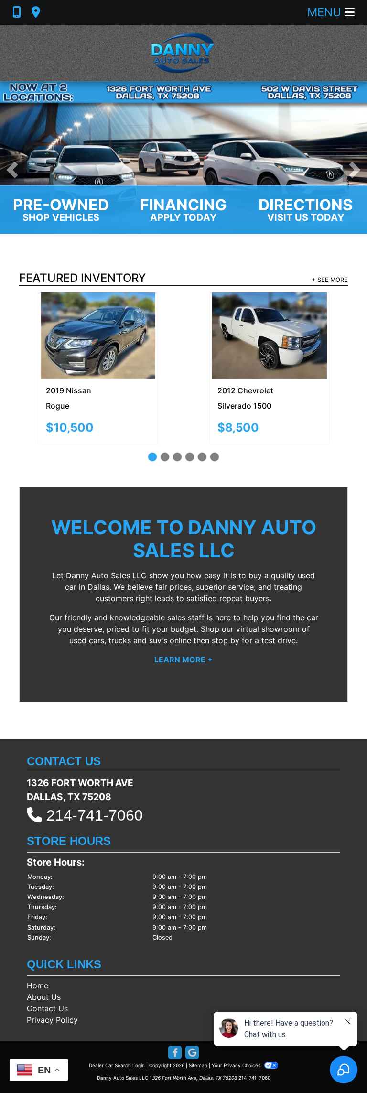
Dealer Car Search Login (117, 1023)
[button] (12, 170)
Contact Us (47, 966)
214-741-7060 (94, 772)
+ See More (330, 279)
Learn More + (183, 616)
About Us (44, 954)
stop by (225, 597)
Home (37, 943)
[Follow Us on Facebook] (175, 1010)
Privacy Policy (52, 977)
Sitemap (198, 1023)
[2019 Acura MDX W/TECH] (100, 314)
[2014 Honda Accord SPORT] (271, 313)
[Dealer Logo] (183, 53)
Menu (326, 12)
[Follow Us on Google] (192, 1010)
